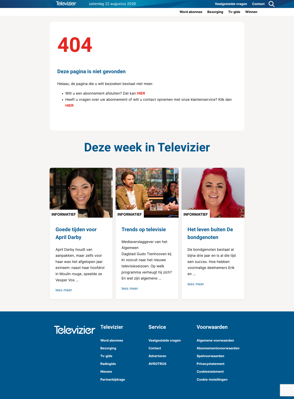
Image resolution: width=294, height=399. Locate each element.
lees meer (64, 290)
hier (141, 93)
